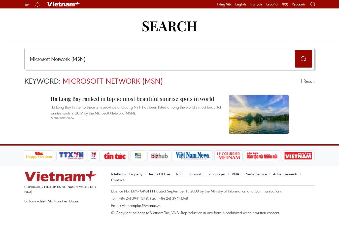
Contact (117, 179)
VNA (235, 173)
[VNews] (93, 156)
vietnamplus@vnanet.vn (141, 205)
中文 (285, 4)
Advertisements (285, 173)
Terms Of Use (159, 173)
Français (256, 4)
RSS (179, 173)
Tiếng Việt (224, 4)
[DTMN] (262, 156)
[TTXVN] (71, 156)
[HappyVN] (39, 156)
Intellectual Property (126, 173)
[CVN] (228, 156)
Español (272, 4)
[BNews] (138, 156)
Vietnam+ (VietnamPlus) (63, 4)
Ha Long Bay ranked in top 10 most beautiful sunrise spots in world (132, 98)
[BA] (298, 156)
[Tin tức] (115, 156)
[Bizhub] (159, 156)
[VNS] (193, 156)
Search (169, 25)
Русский (298, 4)
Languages (216, 173)
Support (195, 173)
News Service (256, 173)
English (240, 4)
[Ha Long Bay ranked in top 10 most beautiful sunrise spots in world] (259, 114)
